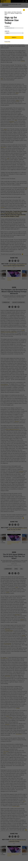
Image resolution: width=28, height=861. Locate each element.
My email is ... (7, 26)
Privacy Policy (7, 41)
